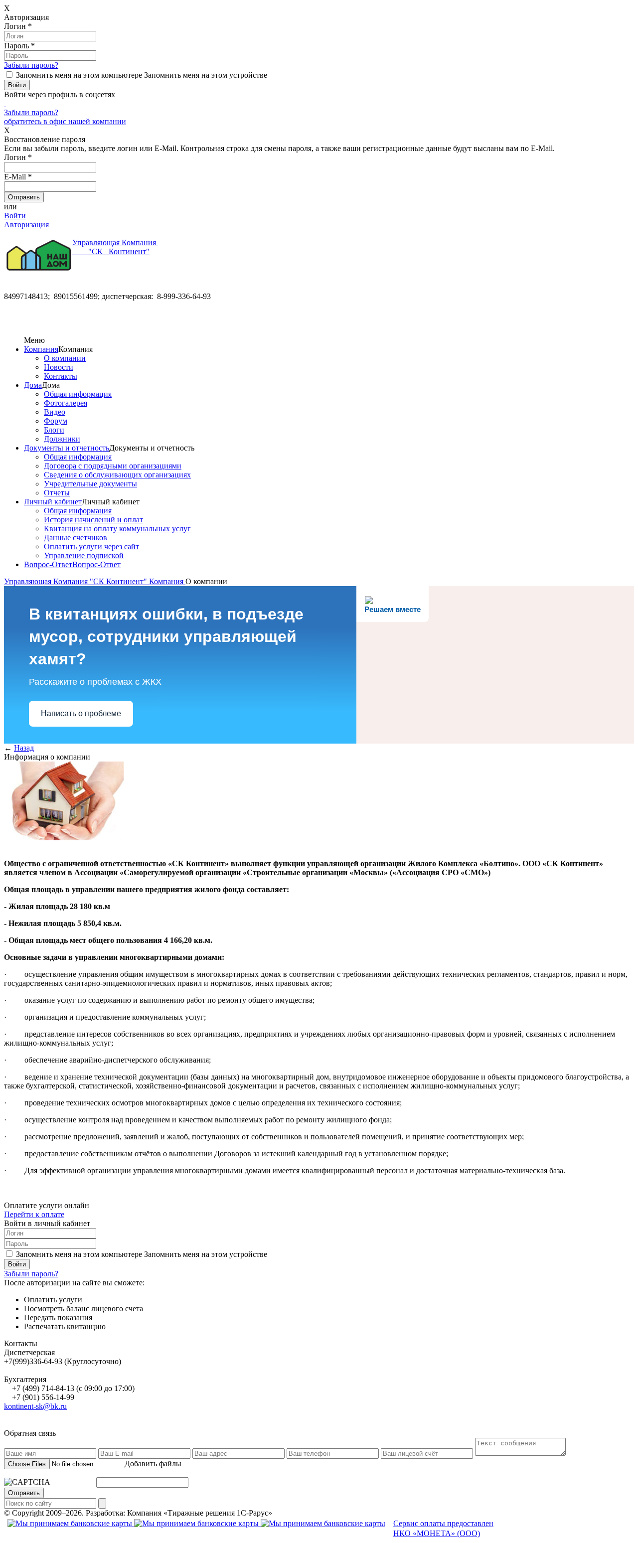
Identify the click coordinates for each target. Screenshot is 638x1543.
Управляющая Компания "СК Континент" (76, 581)
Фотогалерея (65, 403)
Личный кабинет (53, 501)
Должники (62, 439)
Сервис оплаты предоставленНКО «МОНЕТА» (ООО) (443, 1528)
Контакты (60, 376)
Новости (58, 367)
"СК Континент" (115, 247)
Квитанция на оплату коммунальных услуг (117, 528)
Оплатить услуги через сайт (91, 546)
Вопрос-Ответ (48, 564)
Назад (24, 748)
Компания (41, 349)
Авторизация (26, 224)
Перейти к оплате (34, 1214)
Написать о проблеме (81, 713)
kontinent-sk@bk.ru (35, 1406)
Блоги (54, 430)
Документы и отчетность (66, 448)
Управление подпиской (84, 555)
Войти (15, 215)
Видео (54, 412)
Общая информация (78, 394)
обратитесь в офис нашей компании (65, 121)
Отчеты (57, 492)
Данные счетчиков (75, 537)
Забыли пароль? (31, 65)
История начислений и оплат (93, 519)
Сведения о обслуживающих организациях (117, 474)
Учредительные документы (90, 483)
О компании (65, 358)
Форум (55, 421)
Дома (33, 385)
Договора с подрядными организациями (112, 466)
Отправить (24, 1493)
